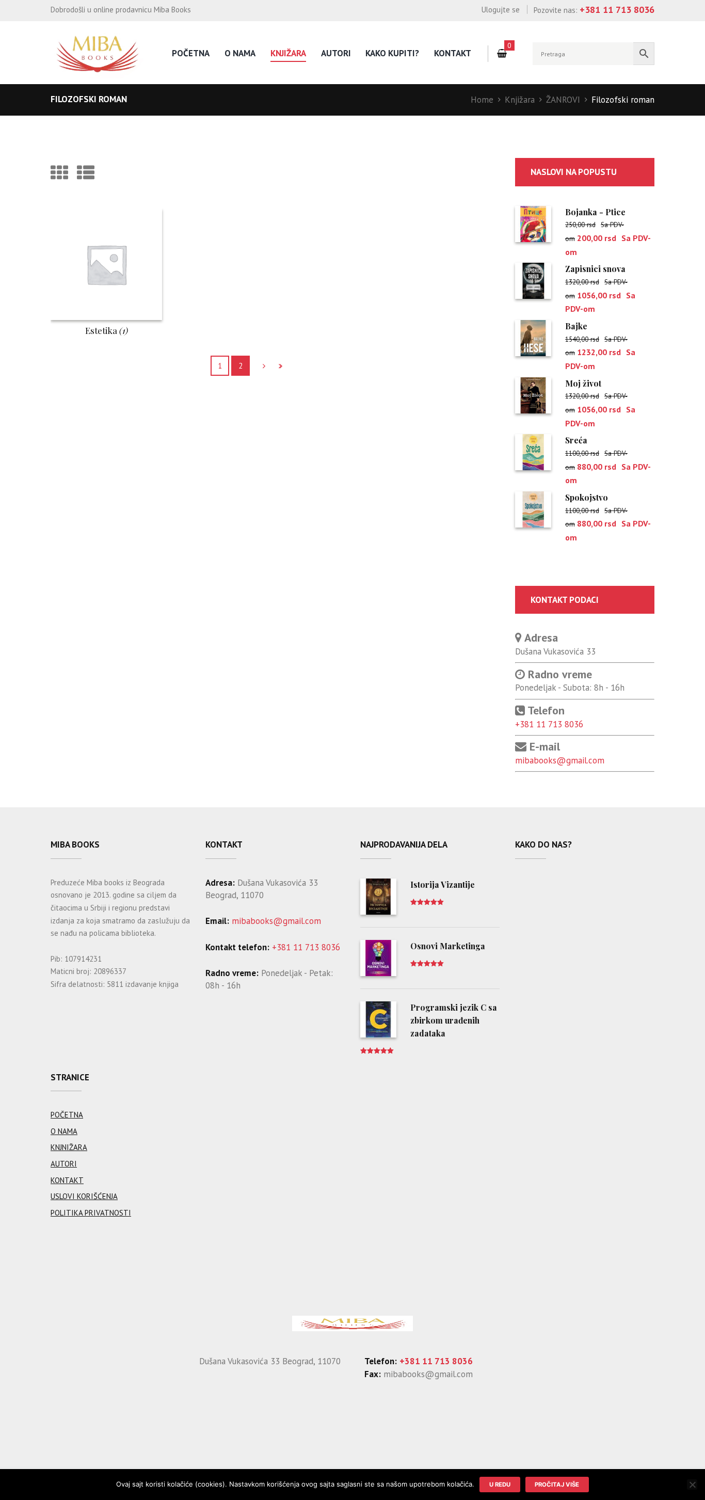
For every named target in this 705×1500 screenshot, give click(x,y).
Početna (191, 53)
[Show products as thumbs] (59, 172)
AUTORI (336, 53)
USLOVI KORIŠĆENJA (84, 1196)
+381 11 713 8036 (549, 724)
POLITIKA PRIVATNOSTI (91, 1213)
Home (482, 99)
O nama (240, 53)
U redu (499, 1484)
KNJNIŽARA (69, 1147)
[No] (692, 1484)
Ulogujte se (501, 9)
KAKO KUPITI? (392, 53)
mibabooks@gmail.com (559, 760)
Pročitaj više (557, 1484)
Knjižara (288, 53)
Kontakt (452, 53)
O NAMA (64, 1131)
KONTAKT (67, 1180)
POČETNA (67, 1115)
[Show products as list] (85, 172)
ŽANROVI (563, 99)
